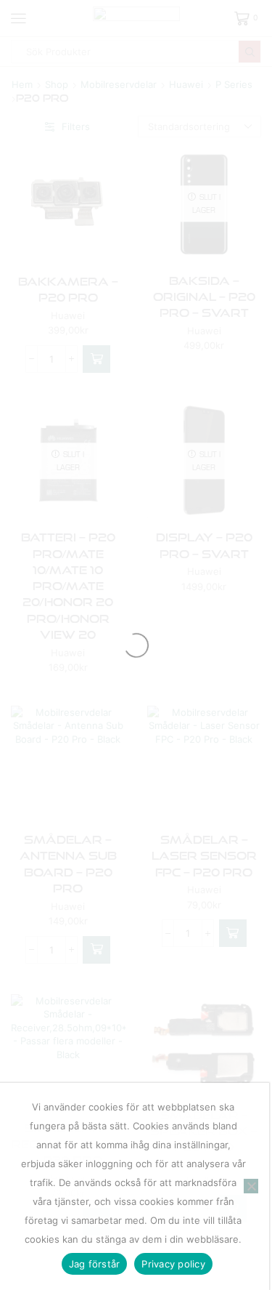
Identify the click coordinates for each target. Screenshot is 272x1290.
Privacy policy (173, 1264)
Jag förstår (94, 1264)
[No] (251, 1186)
